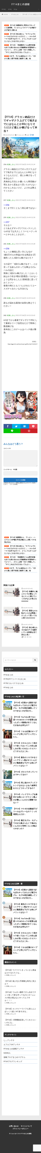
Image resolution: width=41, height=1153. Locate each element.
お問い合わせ (14, 1126)
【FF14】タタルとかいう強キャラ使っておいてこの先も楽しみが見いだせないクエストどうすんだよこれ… (25, 747)
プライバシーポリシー (20, 1129)
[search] (35, 660)
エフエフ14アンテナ (12, 1044)
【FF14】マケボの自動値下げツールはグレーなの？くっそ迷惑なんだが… (25, 811)
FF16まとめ (8, 675)
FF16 (15, 9)
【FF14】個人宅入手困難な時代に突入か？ (20, 982)
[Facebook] (8, 426)
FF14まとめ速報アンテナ (14, 1049)
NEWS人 (7, 1053)
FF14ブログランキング (13, 1061)
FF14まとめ (15, 14)
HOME (6, 14)
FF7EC (4, 9)
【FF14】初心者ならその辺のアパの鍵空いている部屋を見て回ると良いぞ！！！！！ (29, 632)
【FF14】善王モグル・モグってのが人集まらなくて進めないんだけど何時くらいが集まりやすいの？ (25, 824)
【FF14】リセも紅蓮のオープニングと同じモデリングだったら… (25, 734)
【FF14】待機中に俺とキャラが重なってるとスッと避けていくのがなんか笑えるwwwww (29, 596)
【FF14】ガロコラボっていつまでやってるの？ (25, 773)
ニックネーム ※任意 (10, 469)
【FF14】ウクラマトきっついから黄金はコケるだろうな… (20, 971)
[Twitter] (16, 426)
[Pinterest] (28, 431)
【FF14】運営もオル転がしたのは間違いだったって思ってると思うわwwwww (29, 614)
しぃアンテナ (9, 1040)
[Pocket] (33, 426)
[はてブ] (24, 426)
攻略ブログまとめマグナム (14, 1057)
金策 (27, 135)
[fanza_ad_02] (20, 418)
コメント (7, 448)
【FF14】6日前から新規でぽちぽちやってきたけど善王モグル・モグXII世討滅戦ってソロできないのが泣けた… (25, 706)
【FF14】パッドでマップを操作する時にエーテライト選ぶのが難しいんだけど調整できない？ (25, 798)
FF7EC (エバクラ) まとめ (13, 683)
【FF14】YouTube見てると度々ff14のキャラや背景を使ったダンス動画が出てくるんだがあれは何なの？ (25, 721)
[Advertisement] (20, 85)
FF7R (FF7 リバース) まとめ (15, 679)
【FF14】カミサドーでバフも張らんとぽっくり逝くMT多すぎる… (20, 1010)
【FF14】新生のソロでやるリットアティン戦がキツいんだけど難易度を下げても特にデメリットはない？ (25, 761)
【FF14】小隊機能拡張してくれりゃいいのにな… (20, 1021)
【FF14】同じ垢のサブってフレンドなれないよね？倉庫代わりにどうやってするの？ (25, 785)
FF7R (10, 9)
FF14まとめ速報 (26, 1133)
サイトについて (26, 1126)
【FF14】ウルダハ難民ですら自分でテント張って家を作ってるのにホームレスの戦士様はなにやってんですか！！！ (20, 996)
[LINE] (12, 431)
